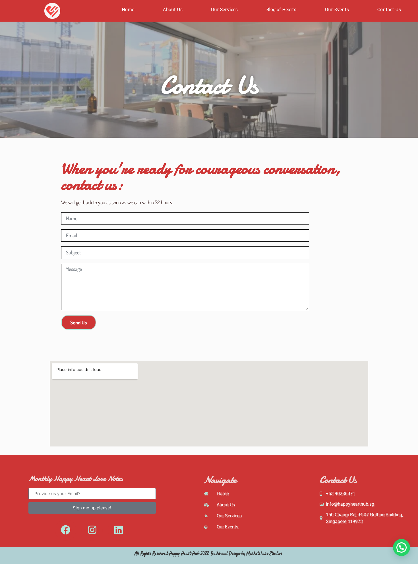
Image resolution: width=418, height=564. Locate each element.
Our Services (224, 9)
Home (128, 9)
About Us (173, 9)
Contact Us (389, 9)
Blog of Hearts (281, 9)
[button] (401, 547)
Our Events (337, 9)
